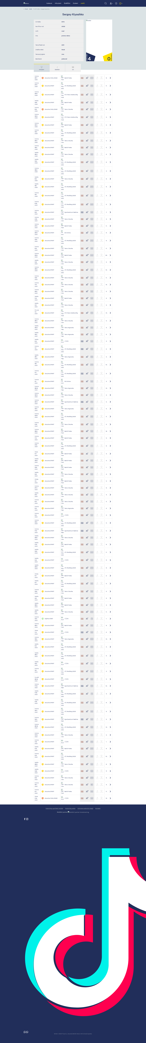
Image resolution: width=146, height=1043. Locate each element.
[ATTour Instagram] (27, 819)
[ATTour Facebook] (25, 819)
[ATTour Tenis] (27, 1032)
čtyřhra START (49, 618)
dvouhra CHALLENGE (51, 78)
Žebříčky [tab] (57, 69)
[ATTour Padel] (25, 1032)
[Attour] (26, 3)
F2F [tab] (73, 69)
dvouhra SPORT (49, 86)
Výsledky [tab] (41, 69)
